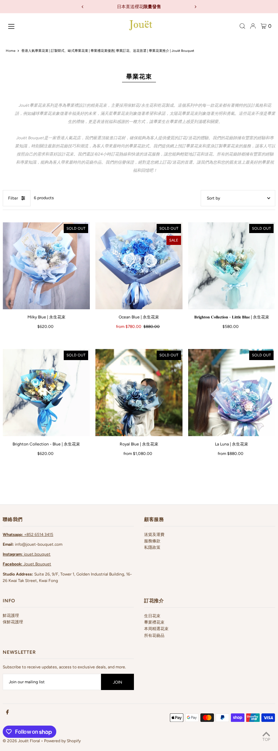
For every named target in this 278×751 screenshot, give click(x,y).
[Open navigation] (61, 26)
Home (10, 50)
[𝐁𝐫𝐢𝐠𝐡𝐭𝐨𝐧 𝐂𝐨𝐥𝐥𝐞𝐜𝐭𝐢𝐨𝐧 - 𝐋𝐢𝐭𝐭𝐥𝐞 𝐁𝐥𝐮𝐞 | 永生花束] (231, 265)
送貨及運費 (154, 534)
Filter (13, 198)
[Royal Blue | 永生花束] (138, 392)
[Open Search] (242, 26)
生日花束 (152, 615)
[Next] (195, 6)
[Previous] (82, 6)
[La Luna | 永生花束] (231, 392)
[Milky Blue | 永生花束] (46, 265)
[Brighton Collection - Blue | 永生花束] (46, 392)
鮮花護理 (11, 615)
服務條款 (152, 541)
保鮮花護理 (13, 622)
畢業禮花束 (154, 622)
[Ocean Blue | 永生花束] (138, 265)
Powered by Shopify (62, 740)
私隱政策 (152, 547)
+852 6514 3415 (28, 534)
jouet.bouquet (27, 554)
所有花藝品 (154, 635)
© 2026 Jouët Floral (21, 740)
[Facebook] (7, 712)
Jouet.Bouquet (27, 564)
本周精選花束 (156, 628)
